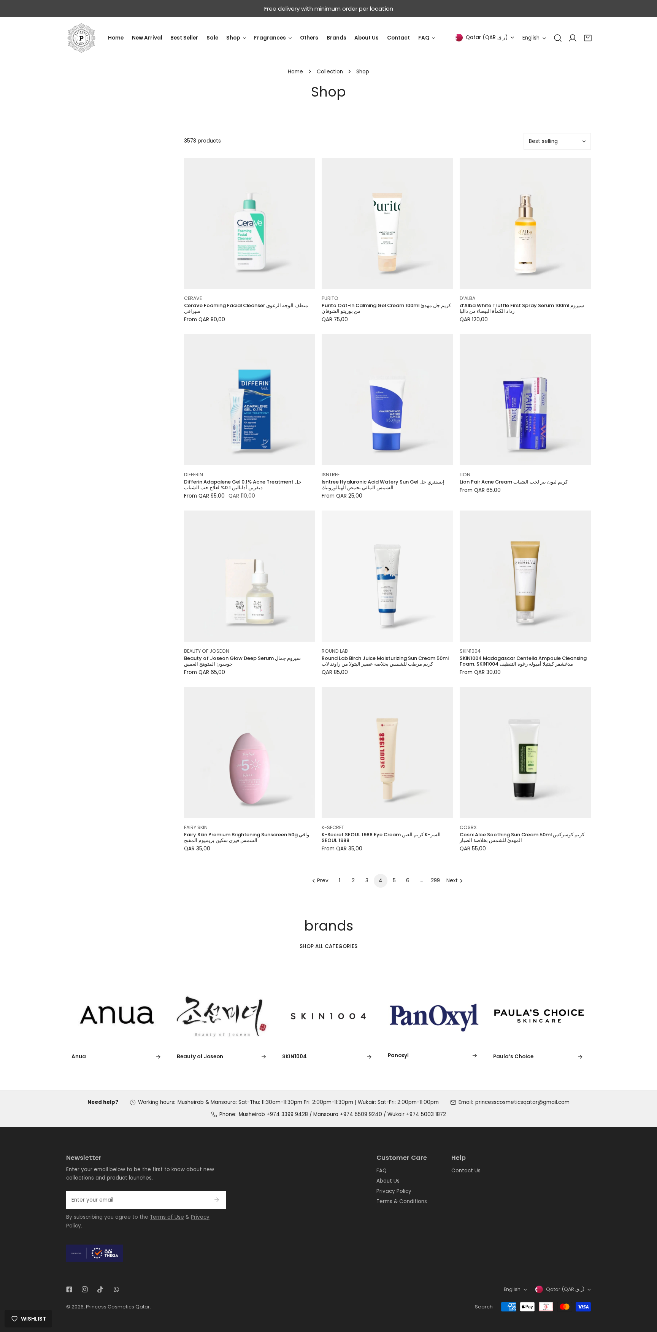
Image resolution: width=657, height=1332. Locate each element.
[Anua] (117, 1015)
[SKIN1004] (328, 1015)
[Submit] (216, 1199)
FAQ (381, 1170)
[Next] (607, 1017)
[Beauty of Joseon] (222, 1015)
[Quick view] (301, 280)
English (531, 37)
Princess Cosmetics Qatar (118, 1306)
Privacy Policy (393, 1191)
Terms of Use (167, 1217)
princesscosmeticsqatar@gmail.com (522, 1102)
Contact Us (466, 1170)
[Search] (557, 38)
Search (484, 1306)
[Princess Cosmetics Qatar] (81, 38)
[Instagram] (85, 1289)
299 (435, 880)
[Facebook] (69, 1289)
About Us (388, 1181)
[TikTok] (100, 1289)
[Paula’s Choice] (539, 1015)
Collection (330, 71)
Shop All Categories (328, 946)
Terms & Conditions (401, 1201)
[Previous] (49, 1017)
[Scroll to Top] (644, 1292)
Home (295, 71)
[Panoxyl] (433, 1015)
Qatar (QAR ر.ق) (487, 37)
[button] (587, 38)
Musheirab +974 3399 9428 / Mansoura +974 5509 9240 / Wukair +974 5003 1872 (342, 1114)
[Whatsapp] (116, 1289)
